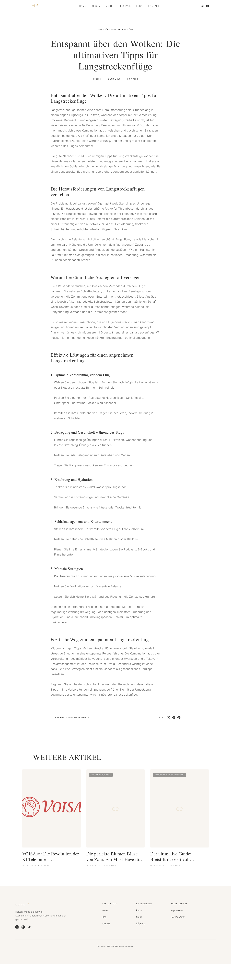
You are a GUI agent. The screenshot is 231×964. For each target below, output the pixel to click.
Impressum (177, 910)
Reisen (96, 6)
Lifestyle (124, 6)
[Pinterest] (207, 6)
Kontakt (153, 6)
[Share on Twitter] (168, 717)
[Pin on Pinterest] (178, 717)
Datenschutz (177, 916)
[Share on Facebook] (173, 717)
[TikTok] (29, 927)
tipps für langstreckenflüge (115, 29)
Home (82, 6)
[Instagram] (202, 6)
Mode (109, 6)
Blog (139, 6)
